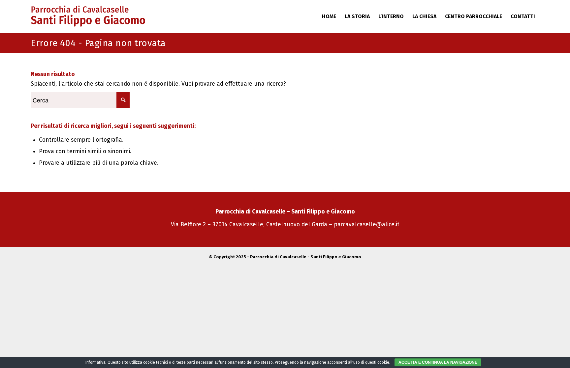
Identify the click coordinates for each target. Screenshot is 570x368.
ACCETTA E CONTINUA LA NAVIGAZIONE (437, 362)
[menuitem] (329, 16)
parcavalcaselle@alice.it (366, 224)
